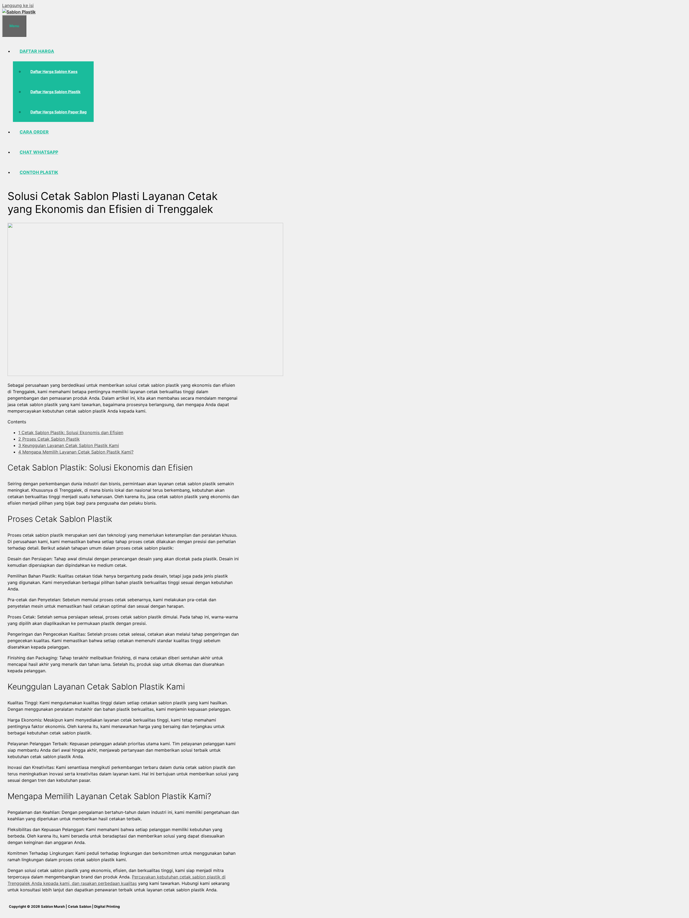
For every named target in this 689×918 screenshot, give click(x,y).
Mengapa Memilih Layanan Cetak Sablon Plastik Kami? (75, 452)
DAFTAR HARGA (37, 51)
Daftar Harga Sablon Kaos (54, 71)
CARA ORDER (34, 132)
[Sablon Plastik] (19, 12)
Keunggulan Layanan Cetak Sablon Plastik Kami (68, 445)
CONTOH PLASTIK (39, 172)
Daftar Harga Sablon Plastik (55, 91)
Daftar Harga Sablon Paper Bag (58, 112)
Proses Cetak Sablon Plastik (49, 439)
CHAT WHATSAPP (39, 152)
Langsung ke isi (18, 5)
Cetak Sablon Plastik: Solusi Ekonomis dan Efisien (70, 432)
